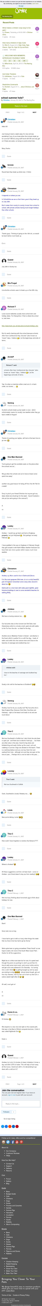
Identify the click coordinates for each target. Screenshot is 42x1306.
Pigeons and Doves (13, 1251)
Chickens (9, 1198)
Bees (8, 1191)
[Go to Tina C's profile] (4, 732)
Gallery (8, 1181)
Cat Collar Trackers (9, 74)
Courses (5, 1258)
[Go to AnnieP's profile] (4, 358)
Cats (22, 76)
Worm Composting (12, 1224)
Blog (7, 1183)
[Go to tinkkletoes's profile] (37, 75)
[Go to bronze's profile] (4, 166)
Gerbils (8, 1208)
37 (24, 61)
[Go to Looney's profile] (4, 772)
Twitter (8, 1142)
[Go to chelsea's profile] (4, 610)
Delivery (9, 1168)
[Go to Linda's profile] (4, 811)
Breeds (4, 1229)
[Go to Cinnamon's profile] (4, 190)
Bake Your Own (11, 1273)
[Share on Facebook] (6, 1126)
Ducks (8, 1203)
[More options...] (38, 120)
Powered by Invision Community (21, 1305)
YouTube (17, 1142)
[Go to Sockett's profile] (37, 85)
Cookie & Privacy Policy (21, 1295)
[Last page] (39, 112)
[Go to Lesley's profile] (4, 527)
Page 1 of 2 (21, 112)
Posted (16, 122)
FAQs (8, 1155)
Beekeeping (10, 1266)
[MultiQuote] (3, 156)
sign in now (11, 1095)
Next (34, 112)
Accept (21, 6)
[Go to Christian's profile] (4, 121)
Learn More (10, 1291)
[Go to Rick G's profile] (37, 44)
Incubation (10, 1215)
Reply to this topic (21, 106)
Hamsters (9, 1212)
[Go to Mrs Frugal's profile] (4, 284)
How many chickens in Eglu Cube (14, 43)
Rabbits (9, 1222)
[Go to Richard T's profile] (4, 308)
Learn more (35, 3)
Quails (8, 1219)
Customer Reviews (12, 1153)
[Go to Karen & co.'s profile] (4, 1013)
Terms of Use (6, 1295)
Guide (4, 1188)
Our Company (11, 1151)
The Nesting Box (29, 100)
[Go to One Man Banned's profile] (4, 458)
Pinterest (21, 1142)
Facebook (12, 1142)
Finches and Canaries (14, 1205)
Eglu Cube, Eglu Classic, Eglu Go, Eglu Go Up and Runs (15, 46)
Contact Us (10, 1163)
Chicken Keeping (12, 1261)
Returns (9, 1171)
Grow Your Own (11, 1268)
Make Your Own (11, 1271)
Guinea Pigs (10, 1210)
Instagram (3, 1142)
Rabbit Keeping (11, 1264)
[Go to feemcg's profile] (4, 404)
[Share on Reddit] (9, 1126)
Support (9, 1166)
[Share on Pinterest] (17, 1126)
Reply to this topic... (12, 1104)
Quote (9, 156)
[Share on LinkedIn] (13, 1126)
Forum (8, 1179)
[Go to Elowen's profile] (37, 29)
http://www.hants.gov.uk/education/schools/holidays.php (20, 326)
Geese (8, 1244)
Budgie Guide (11, 1194)
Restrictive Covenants (10, 84)
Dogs (8, 1201)
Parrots (8, 1217)
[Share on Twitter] (2, 1126)
